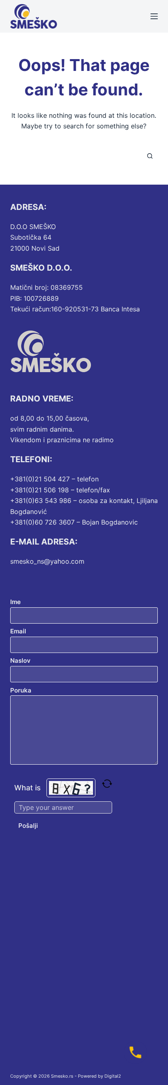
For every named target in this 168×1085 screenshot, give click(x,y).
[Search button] (149, 156)
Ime (15, 602)
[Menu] (154, 16)
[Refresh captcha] (107, 783)
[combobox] (76, 156)
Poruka (20, 690)
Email (18, 631)
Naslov (20, 660)
